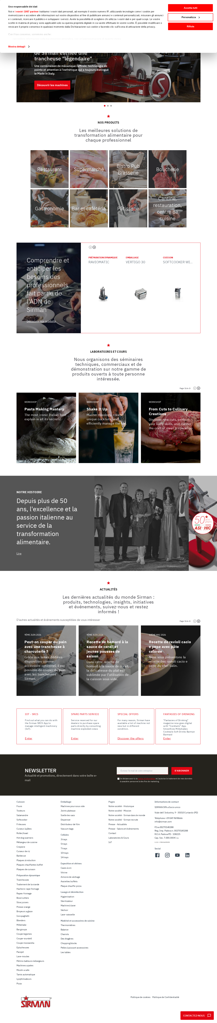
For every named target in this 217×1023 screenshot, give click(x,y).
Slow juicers (22, 902)
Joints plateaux (68, 810)
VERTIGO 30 (135, 262)
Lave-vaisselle (68, 914)
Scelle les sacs (68, 815)
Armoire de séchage (70, 877)
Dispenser (66, 819)
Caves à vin (66, 867)
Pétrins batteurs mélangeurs (30, 961)
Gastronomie (49, 208)
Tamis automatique (26, 974)
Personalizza (189, 17)
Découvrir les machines (52, 85)
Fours (19, 806)
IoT (110, 842)
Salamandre (22, 815)
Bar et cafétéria (89, 208)
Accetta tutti (190, 8)
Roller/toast (22, 833)
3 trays (64, 839)
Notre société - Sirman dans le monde (126, 815)
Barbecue (21, 855)
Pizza (19, 983)
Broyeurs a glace (24, 911)
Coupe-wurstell (24, 938)
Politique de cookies (140, 997)
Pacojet (20, 952)
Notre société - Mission (119, 810)
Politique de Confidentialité (165, 997)
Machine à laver (68, 905)
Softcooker (22, 819)
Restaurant (49, 169)
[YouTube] (177, 857)
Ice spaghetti (23, 916)
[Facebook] (157, 857)
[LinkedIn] (187, 857)
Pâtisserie (128, 208)
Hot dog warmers (25, 837)
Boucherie (167, 169)
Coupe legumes (24, 933)
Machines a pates (25, 965)
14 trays (64, 857)
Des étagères (67, 938)
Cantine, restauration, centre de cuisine (167, 208)
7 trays (64, 848)
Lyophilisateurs (24, 978)
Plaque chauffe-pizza (71, 886)
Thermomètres (68, 925)
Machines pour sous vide (73, 806)
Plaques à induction (26, 860)
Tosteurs (21, 810)
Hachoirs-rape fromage (28, 888)
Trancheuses (23, 879)
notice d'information (146, 778)
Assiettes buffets (69, 881)
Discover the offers (131, 738)
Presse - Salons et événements (123, 828)
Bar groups (22, 929)
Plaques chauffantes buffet (30, 864)
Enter (28, 738)
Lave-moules (23, 956)
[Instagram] (167, 857)
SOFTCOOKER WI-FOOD (181, 262)
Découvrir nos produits (41, 321)
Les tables (66, 952)
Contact (112, 833)
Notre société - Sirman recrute (123, 819)
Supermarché (89, 169)
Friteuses (21, 824)
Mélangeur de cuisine (27, 842)
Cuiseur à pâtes (24, 828)
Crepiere (21, 846)
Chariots (65, 934)
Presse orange (23, 906)
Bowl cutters (23, 897)
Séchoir (64, 910)
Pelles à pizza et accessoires (74, 947)
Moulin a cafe (23, 970)
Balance (64, 929)
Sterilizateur (67, 901)
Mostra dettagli (16, 46)
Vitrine (64, 872)
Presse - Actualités (117, 824)
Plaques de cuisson (26, 869)
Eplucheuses (23, 947)
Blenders (21, 920)
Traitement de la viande (28, 884)
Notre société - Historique (121, 806)
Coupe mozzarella (25, 942)
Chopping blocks (69, 943)
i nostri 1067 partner (27, 11)
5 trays (64, 843)
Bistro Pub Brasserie (128, 169)
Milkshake (21, 924)
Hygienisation (67, 896)
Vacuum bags (67, 828)
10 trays (64, 852)
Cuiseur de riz (23, 851)
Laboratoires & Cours (118, 837)
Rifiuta (190, 26)
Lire (19, 553)
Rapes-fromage (24, 893)
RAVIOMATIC (98, 262)
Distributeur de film (70, 824)
